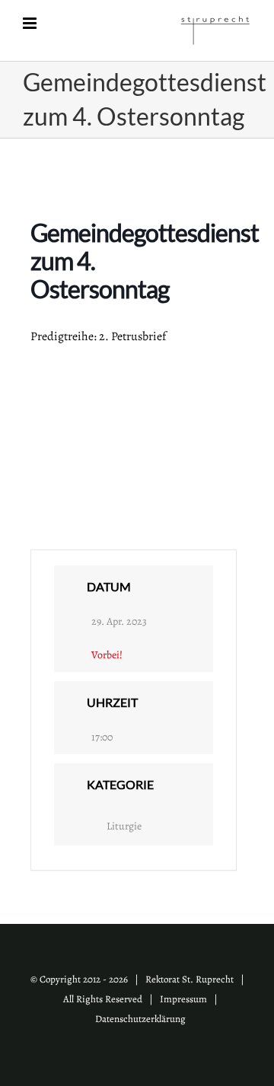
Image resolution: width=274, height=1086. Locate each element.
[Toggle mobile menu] (31, 23)
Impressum (183, 998)
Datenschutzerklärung (140, 1018)
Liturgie (124, 826)
